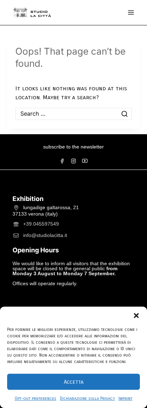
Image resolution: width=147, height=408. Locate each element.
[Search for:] (73, 113)
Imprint (125, 398)
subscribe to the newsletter (73, 147)
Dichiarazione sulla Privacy (87, 398)
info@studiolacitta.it (45, 235)
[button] (136, 315)
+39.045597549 (41, 223)
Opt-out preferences (35, 398)
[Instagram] (73, 161)
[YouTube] (85, 161)
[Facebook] (62, 161)
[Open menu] (131, 12)
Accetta (73, 382)
